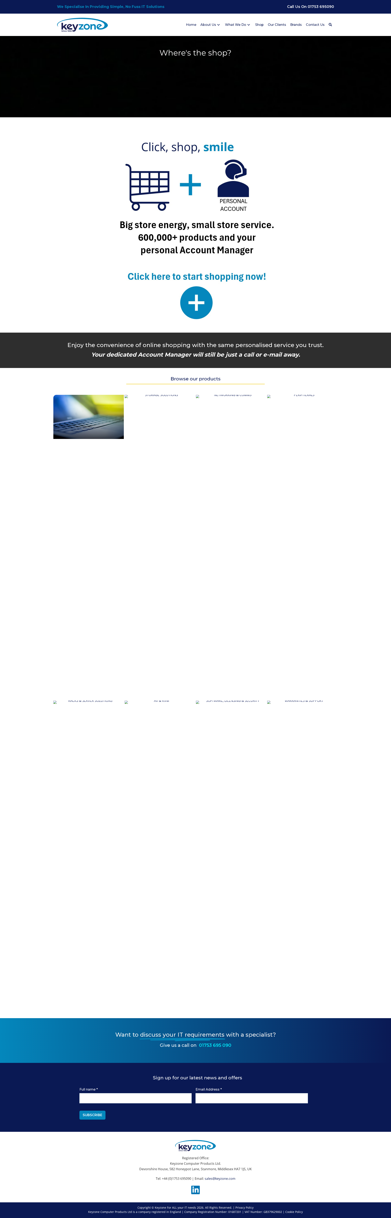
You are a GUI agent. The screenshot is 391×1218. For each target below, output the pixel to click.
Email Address (209, 1089)
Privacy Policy (244, 1207)
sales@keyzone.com (220, 1178)
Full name (88, 1089)
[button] (218, 25)
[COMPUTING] (88, 417)
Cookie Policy (294, 1212)
